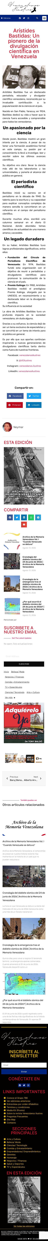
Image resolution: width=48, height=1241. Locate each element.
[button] (37, 18)
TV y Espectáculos (13, 687)
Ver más (9, 697)
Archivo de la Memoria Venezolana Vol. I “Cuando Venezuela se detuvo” (33, 541)
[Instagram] (28, 18)
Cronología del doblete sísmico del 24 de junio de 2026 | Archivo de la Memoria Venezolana (33, 562)
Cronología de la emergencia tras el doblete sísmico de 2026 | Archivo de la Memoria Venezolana (33, 584)
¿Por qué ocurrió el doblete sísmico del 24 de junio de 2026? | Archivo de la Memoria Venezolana (33, 606)
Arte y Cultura (33, 692)
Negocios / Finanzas (14, 677)
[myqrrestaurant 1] (24, 762)
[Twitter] (24, 18)
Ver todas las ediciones (24, 1226)
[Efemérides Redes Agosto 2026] (24, 12)
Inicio (6, 671)
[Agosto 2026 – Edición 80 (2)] (24, 503)
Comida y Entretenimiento (17, 682)
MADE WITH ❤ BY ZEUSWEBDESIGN (32, 1239)
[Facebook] (20, 18)
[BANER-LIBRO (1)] (24, 742)
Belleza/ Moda (17, 671)
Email (4, 1061)
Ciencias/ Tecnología (14, 692)
